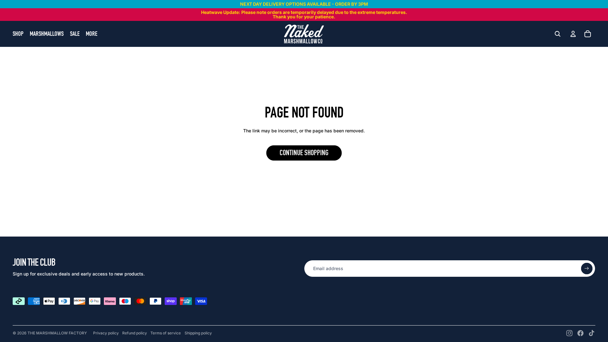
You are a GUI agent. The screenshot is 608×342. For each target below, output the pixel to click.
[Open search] (557, 33)
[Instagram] (569, 333)
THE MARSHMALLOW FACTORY (57, 333)
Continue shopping (304, 153)
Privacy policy (106, 333)
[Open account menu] (573, 33)
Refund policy (134, 333)
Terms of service (165, 333)
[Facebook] (580, 333)
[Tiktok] (591, 333)
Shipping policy (198, 333)
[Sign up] (586, 268)
